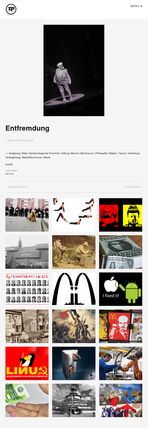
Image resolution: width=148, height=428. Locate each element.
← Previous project (16, 186)
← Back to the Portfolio (19, 140)
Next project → (134, 186)
